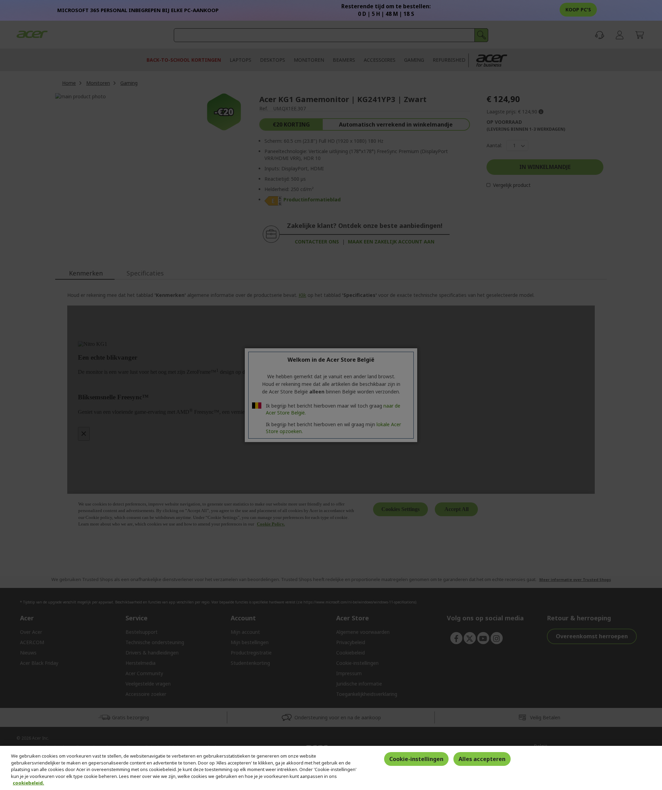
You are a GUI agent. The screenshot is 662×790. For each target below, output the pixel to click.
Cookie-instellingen (416, 759)
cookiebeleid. (28, 783)
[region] (331, 768)
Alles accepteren (482, 759)
